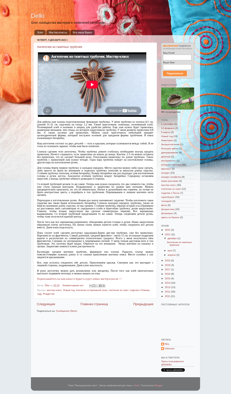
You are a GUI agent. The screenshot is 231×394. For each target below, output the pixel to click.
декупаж (165, 156)
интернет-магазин (171, 164)
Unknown (170, 348)
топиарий (166, 201)
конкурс (165, 173)
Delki (37, 15)
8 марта (165, 132)
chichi (136, 385)
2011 (168, 296)
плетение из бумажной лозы (91, 290)
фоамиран (167, 213)
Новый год (69, 290)
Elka (167, 344)
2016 (168, 274)
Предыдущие (143, 304)
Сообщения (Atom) (66, 311)
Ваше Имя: (169, 62)
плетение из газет (118, 290)
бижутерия (167, 140)
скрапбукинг (168, 197)
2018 (168, 265)
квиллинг (166, 169)
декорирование (169, 152)
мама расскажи (169, 181)
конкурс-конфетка (171, 177)
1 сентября (167, 124)
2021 (168, 234)
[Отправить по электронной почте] (91, 285)
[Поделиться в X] (97, 285)
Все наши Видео (82, 32)
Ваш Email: (169, 52)
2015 (168, 278)
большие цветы (169, 148)
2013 (168, 287)
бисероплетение (170, 144)
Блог (40, 32)
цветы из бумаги (170, 217)
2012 (168, 291)
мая (170, 250)
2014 (168, 283)
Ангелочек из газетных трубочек (59, 47)
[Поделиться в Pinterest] (103, 285)
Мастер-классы (58, 32)
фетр (164, 205)
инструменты (168, 160)
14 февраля (168, 128)
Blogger (158, 385)
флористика (168, 209)
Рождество (49, 294)
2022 (168, 230)
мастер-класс (54, 290)
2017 (168, 269)
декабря (172, 238)
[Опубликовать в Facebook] (100, 285)
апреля (172, 255)
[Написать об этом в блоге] (94, 285)
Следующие (46, 304)
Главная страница (94, 304)
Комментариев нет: (74, 285)
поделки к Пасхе (170, 193)
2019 (168, 260)
